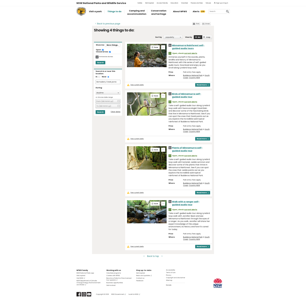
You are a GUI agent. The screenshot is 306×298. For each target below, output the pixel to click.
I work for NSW (133, 294)
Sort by (158, 37)
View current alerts (137, 85)
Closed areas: (102, 52)
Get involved (110, 285)
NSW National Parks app (85, 273)
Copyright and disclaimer (175, 278)
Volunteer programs (113, 273)
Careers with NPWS (113, 275)
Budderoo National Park (192, 75)
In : (97, 77)
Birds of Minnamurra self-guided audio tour (186, 95)
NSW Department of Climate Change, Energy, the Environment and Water (88, 283)
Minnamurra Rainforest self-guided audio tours (188, 47)
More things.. (113, 45)
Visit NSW (79, 278)
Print (197, 23)
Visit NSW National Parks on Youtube (89, 294)
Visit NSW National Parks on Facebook (78, 294)
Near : (104, 77)
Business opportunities (114, 283)
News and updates (143, 275)
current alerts (190, 53)
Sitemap (169, 280)
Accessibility (170, 270)
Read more (202, 85)
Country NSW (194, 77)
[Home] (81, 11)
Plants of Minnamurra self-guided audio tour (187, 149)
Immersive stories (106, 57)
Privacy (168, 275)
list (199, 37)
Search (100, 62)
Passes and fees (197, 3)
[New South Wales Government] (217, 283)
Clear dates (115, 112)
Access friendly (162, 3)
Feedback (139, 281)
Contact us (140, 278)
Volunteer (184, 3)
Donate (168, 285)
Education (174, 3)
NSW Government (117, 294)
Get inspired (149, 3)
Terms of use (170, 272)
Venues (208, 3)
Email (207, 23)
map (208, 37)
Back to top (153, 256)
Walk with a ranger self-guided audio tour (185, 203)
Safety (140, 3)
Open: (99, 50)
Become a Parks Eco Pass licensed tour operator (118, 279)
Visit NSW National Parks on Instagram (84, 294)
